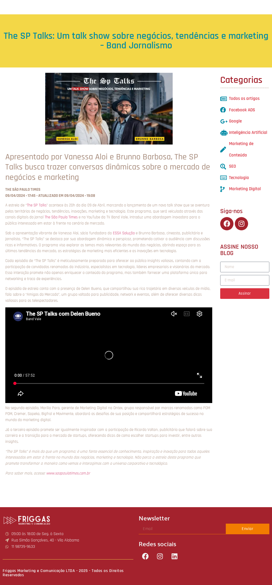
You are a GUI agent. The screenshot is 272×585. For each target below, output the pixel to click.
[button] (267, 7)
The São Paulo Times (61, 217)
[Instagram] (160, 556)
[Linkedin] (174, 556)
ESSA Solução (124, 233)
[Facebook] (145, 556)
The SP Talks (36, 205)
